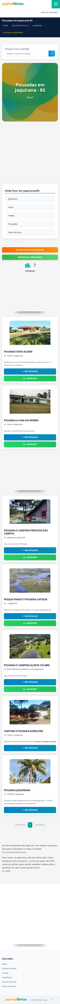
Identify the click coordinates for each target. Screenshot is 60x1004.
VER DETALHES (31, 371)
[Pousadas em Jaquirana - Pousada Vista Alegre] (30, 344)
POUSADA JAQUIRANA (17, 790)
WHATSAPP (32, 378)
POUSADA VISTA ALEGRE (18, 351)
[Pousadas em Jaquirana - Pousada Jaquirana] (30, 782)
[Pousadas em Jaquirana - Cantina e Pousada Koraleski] (30, 723)
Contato (5, 973)
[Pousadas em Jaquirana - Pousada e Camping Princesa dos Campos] (30, 523)
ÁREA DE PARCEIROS (49, 12)
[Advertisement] (30, 154)
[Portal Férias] (13, 5)
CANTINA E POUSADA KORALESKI (23, 731)
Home (4, 964)
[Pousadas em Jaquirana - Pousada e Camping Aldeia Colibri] (30, 657)
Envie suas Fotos (9, 986)
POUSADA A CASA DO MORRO (21, 420)
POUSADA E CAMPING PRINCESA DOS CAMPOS (26, 532)
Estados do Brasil (9, 968)
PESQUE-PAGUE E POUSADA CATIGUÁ (25, 599)
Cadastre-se (7, 977)
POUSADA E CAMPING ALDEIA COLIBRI (27, 665)
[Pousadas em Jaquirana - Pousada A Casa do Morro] (30, 413)
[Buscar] (52, 53)
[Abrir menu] (56, 4)
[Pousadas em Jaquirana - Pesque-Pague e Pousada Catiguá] (30, 592)
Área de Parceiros (9, 982)
